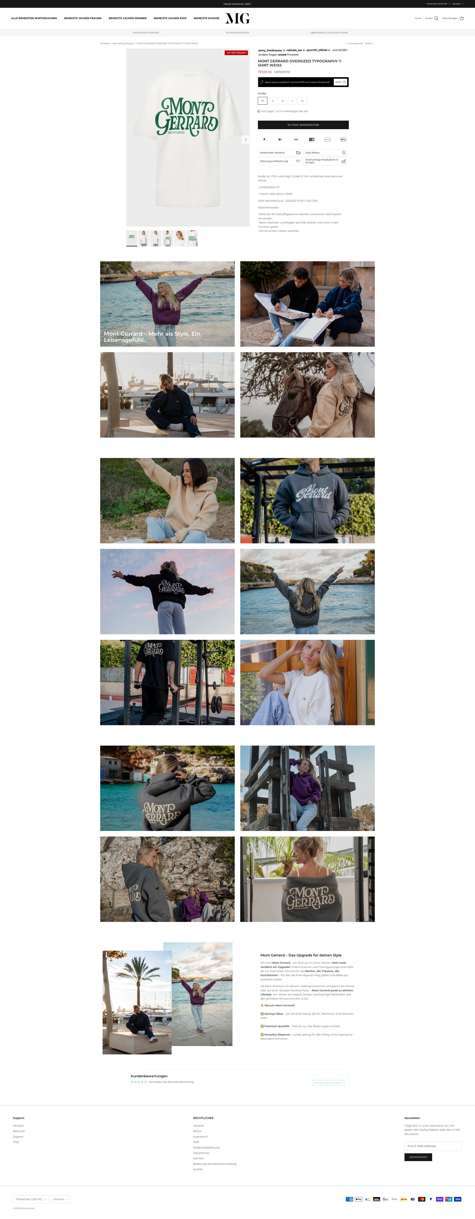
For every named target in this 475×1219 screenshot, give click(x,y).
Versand (18, 1125)
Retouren (19, 1131)
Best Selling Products (123, 43)
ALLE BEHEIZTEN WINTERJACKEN (34, 18)
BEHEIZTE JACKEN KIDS (170, 18)
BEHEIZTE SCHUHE (206, 18)
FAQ (16, 1142)
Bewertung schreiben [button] (328, 1082)
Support (18, 1136)
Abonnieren (418, 1157)
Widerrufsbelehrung (206, 1147)
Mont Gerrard (28, 1208)
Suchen (198, 1169)
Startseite (105, 43)
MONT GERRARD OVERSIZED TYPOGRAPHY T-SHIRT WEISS (167, 43)
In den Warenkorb (303, 125)
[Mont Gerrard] (237, 18)
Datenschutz (201, 1153)
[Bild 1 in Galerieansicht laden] (188, 138)
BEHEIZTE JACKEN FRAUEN (82, 18)
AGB (196, 1142)
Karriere (198, 1158)
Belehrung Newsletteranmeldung (215, 1164)
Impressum (200, 1136)
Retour (197, 1131)
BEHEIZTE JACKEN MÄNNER (128, 18)
